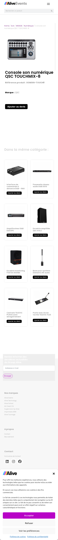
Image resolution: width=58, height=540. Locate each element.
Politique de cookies (18, 537)
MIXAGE (19, 26)
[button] (53, 473)
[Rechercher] (52, 11)
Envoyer (7, 376)
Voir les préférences (29, 531)
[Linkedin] (7, 461)
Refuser (29, 523)
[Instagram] (13, 461)
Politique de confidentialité (37, 537)
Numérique (28, 26)
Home (6, 26)
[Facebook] (20, 461)
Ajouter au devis (16, 106)
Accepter (29, 515)
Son (12, 26)
